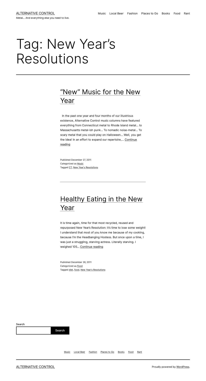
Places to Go (149, 13)
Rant (187, 13)
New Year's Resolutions (85, 167)
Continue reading (91, 246)
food (76, 269)
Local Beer (116, 13)
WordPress (182, 366)
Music (102, 13)
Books (166, 13)
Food (177, 13)
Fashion (132, 13)
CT (70, 167)
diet (71, 269)
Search (20, 324)
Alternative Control (35, 13)
